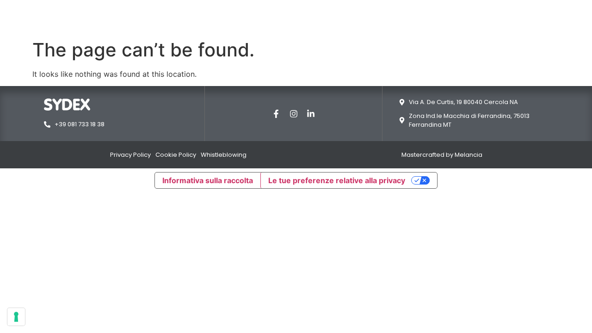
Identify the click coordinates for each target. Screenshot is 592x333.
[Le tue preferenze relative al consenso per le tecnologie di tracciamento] (16, 317)
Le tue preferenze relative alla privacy (336, 180)
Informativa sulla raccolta (207, 180)
